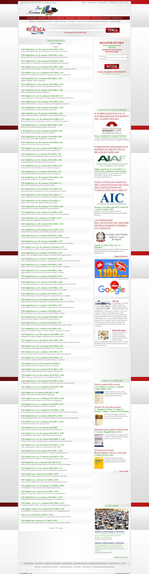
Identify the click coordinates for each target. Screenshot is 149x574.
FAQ (126, 2)
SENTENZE (39, 563)
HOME (83, 2)
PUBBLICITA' (92, 2)
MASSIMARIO (29, 563)
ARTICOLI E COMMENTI (53, 563)
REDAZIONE (102, 2)
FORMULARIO (115, 21)
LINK (123, 563)
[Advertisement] (95, 10)
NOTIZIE (32, 21)
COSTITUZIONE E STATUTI (98, 563)
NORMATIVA (67, 563)
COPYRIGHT (112, 2)
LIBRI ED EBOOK (60, 21)
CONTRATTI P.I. (114, 563)
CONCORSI (71, 21)
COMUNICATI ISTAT (80, 563)
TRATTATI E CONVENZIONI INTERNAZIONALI (92, 21)
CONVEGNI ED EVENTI (44, 21)
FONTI (121, 2)
